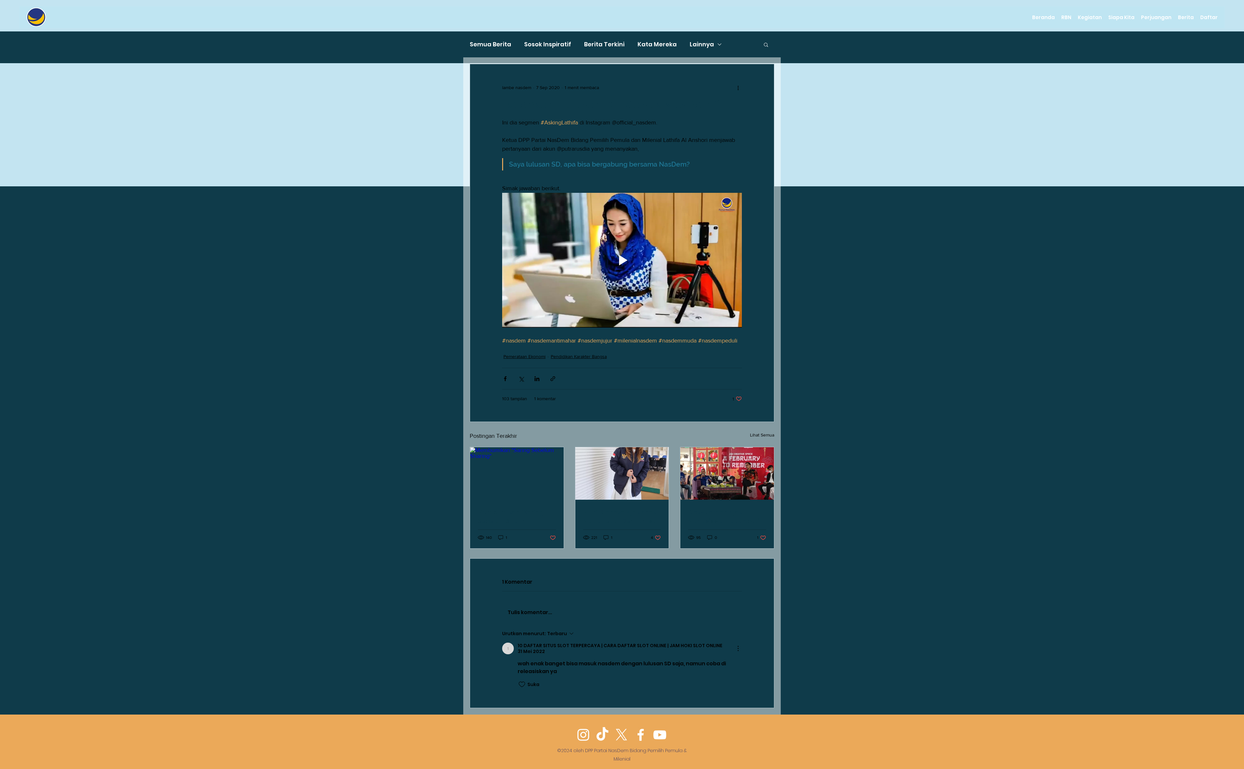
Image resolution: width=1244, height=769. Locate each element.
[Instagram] (583, 735)
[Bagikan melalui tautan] (553, 379)
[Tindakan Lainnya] (738, 648)
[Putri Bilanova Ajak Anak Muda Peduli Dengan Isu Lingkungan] (622, 473)
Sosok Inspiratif (547, 44)
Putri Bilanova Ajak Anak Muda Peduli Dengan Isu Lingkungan (620, 516)
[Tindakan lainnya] (738, 87)
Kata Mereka (657, 44)
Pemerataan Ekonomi (524, 356)
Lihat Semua (762, 434)
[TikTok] (602, 735)
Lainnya (702, 44)
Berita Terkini (604, 44)
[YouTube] (660, 735)
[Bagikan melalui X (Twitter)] (521, 379)
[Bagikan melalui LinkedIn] (537, 379)
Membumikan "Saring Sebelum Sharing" (511, 516)
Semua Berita (490, 44)
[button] (766, 44)
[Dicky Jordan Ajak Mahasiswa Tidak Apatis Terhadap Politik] (727, 473)
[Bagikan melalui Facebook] (505, 379)
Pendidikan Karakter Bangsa (579, 356)
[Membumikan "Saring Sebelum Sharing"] (517, 473)
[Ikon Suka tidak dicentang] (522, 684)
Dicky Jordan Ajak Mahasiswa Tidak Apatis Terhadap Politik (725, 516)
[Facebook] (641, 735)
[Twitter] (621, 735)
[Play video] (622, 260)
